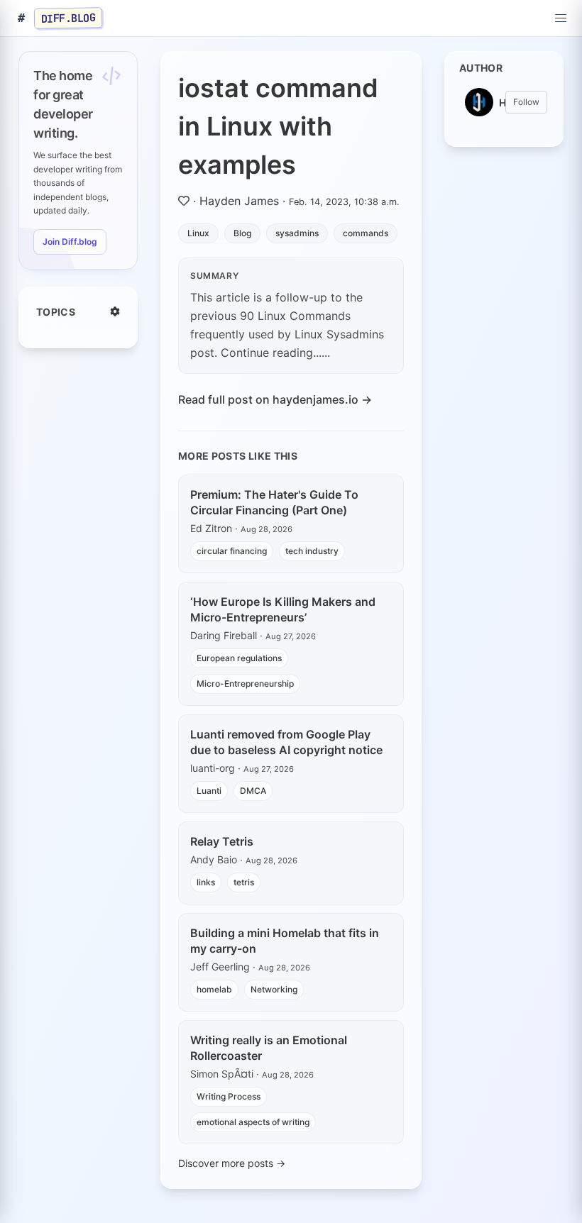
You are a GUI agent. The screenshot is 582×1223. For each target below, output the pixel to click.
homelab (214, 989)
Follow (526, 101)
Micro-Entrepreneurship (245, 683)
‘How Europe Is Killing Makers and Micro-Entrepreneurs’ (282, 609)
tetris (244, 882)
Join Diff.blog (70, 241)
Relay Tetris (221, 841)
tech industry (312, 551)
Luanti (209, 790)
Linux (198, 233)
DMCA (253, 790)
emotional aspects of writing (253, 1122)
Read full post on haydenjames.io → (275, 399)
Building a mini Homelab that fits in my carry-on (284, 941)
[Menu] (560, 18)
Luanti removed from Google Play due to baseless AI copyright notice (286, 742)
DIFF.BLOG (68, 18)
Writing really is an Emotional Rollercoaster (268, 1048)
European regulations (239, 658)
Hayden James (239, 201)
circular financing (232, 551)
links (206, 882)
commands (365, 233)
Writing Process (228, 1096)
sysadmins (297, 233)
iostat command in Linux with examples (278, 126)
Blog (242, 233)
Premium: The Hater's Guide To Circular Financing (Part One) (274, 502)
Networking (274, 989)
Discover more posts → (231, 1163)
